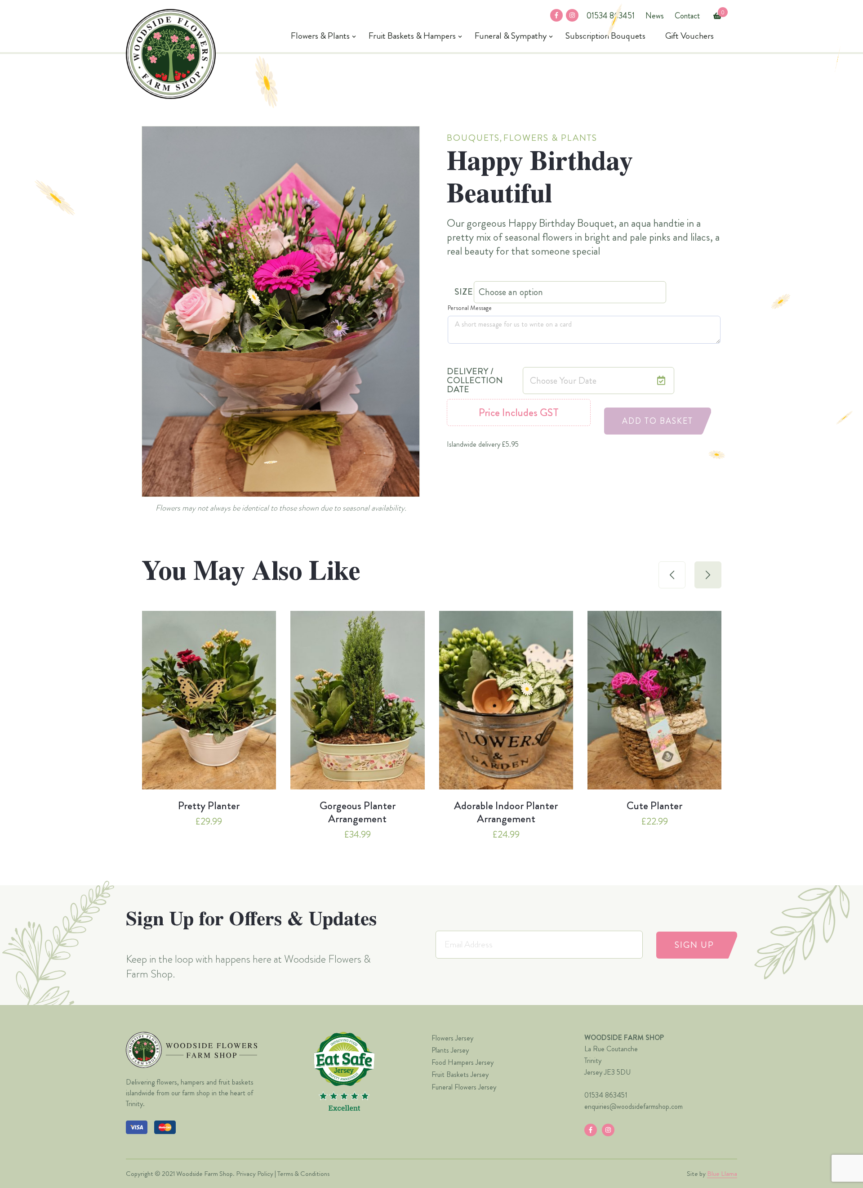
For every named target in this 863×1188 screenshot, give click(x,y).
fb (553, 15)
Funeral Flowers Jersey (464, 1087)
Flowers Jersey (452, 1038)
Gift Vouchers (689, 36)
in (569, 15)
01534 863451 (610, 16)
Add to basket (657, 421)
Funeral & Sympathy (511, 36)
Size (463, 291)
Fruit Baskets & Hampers (412, 36)
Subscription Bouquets (605, 36)
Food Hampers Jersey (463, 1062)
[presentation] (671, 574)
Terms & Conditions (303, 1174)
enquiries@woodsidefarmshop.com (633, 1106)
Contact (687, 16)
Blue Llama (722, 1174)
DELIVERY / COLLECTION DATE (475, 380)
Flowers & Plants (320, 36)
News (654, 16)
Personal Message (470, 307)
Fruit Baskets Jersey (460, 1074)
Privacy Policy (254, 1174)
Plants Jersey (450, 1050)
